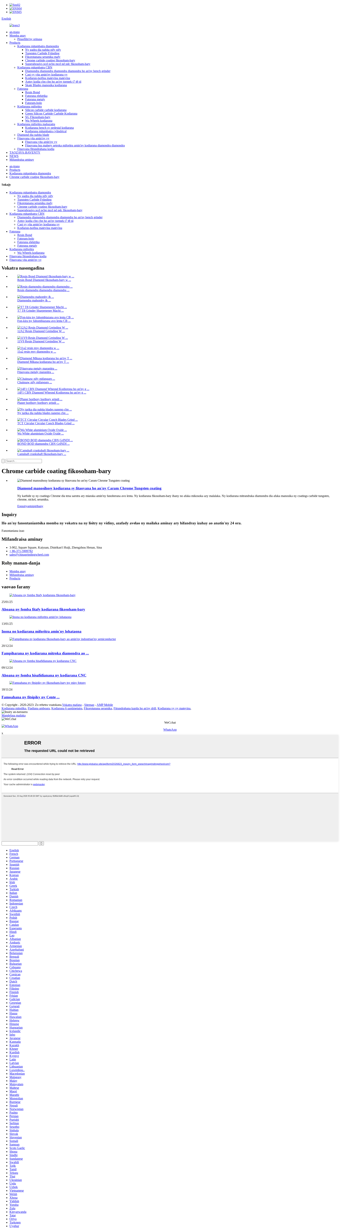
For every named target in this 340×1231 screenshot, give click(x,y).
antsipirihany (35, 506)
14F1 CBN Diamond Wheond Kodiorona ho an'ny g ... (51, 392)
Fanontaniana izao (13, 530)
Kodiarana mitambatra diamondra (38, 46)
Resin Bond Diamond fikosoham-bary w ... (44, 280)
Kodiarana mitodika (14, 708)
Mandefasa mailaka (14, 715)
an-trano (14, 32)
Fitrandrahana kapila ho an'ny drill (135, 708)
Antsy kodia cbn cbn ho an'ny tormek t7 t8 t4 (53, 81)
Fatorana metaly (35, 99)
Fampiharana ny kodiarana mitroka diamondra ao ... (45, 653)
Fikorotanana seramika (98, 708)
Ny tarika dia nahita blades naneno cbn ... (43, 413)
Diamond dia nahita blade (33, 134)
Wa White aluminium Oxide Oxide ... (40, 433)
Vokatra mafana (72, 704)
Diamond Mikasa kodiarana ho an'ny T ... (43, 361)
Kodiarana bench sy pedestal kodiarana (49, 127)
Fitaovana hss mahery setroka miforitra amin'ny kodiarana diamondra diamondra (75, 145)
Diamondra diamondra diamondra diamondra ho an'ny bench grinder (67, 71)
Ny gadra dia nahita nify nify (43, 49)
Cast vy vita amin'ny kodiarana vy (46, 74)
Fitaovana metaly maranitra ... (35, 372)
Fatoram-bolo (33, 103)
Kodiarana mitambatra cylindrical (46, 131)
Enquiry (22, 506)
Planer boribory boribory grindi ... (38, 402)
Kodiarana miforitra (29, 106)
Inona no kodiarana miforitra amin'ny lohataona (41, 631)
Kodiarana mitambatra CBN (34, 67)
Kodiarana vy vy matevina (174, 708)
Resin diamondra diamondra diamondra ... (43, 290)
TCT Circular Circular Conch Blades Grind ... (46, 423)
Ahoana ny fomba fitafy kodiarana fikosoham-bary (43, 609)
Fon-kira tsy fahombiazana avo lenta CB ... (44, 321)
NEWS (13, 156)
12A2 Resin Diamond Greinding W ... (41, 331)
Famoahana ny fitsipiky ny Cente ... (31, 697)
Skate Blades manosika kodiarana (46, 85)
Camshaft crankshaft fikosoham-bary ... (41, 454)
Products (14, 42)
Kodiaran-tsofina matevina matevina (47, 78)
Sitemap (89, 704)
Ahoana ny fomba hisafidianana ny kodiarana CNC (44, 675)
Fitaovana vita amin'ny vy (33, 138)
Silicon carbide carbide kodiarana (46, 110)
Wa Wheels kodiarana (38, 120)
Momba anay (17, 35)
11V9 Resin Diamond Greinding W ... (41, 341)
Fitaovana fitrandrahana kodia (35, 149)
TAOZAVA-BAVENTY (24, 152)
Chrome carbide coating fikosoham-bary (50, 60)
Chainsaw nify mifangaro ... (34, 382)
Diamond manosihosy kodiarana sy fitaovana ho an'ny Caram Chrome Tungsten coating (89, 488)
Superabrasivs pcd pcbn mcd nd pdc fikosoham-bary (57, 64)
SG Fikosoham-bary (37, 117)
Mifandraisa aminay (21, 159)
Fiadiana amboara (39, 708)
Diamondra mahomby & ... (34, 300)
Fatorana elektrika (36, 95)
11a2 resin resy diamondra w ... (36, 351)
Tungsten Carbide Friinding (42, 53)
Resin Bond (32, 92)
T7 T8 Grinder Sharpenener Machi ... (40, 310)
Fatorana (22, 88)
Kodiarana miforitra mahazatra (36, 124)
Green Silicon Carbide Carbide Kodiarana (51, 113)
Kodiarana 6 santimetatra (66, 708)
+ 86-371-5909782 (21, 551)
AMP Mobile (105, 704)
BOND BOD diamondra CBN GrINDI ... (43, 443)
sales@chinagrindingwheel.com (29, 554)
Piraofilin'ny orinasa (29, 39)
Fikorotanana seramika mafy (42, 56)
